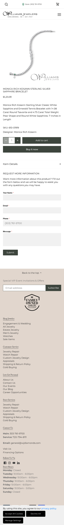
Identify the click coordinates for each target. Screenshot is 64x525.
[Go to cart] (58, 4)
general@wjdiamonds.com (26, 443)
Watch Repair (10, 354)
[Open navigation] (59, 14)
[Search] (6, 4)
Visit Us (7, 448)
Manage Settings (13, 520)
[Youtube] (14, 462)
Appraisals (8, 361)
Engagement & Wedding (17, 323)
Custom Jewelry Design (16, 357)
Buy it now (32, 149)
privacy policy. (49, 508)
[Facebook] (5, 462)
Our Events (9, 386)
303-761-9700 (17, 433)
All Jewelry (9, 326)
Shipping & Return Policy (17, 364)
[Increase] (17, 140)
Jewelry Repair (11, 351)
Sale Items (9, 339)
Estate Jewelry (11, 329)
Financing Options (13, 452)
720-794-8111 (19, 437)
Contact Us (9, 382)
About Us (8, 379)
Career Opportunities (14, 392)
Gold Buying (10, 367)
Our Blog (8, 389)
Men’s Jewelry (10, 333)
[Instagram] (9, 462)
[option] (32, 54)
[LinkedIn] (18, 462)
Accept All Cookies (14, 514)
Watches (8, 336)
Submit (10, 252)
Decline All (36, 514)
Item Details (10, 164)
